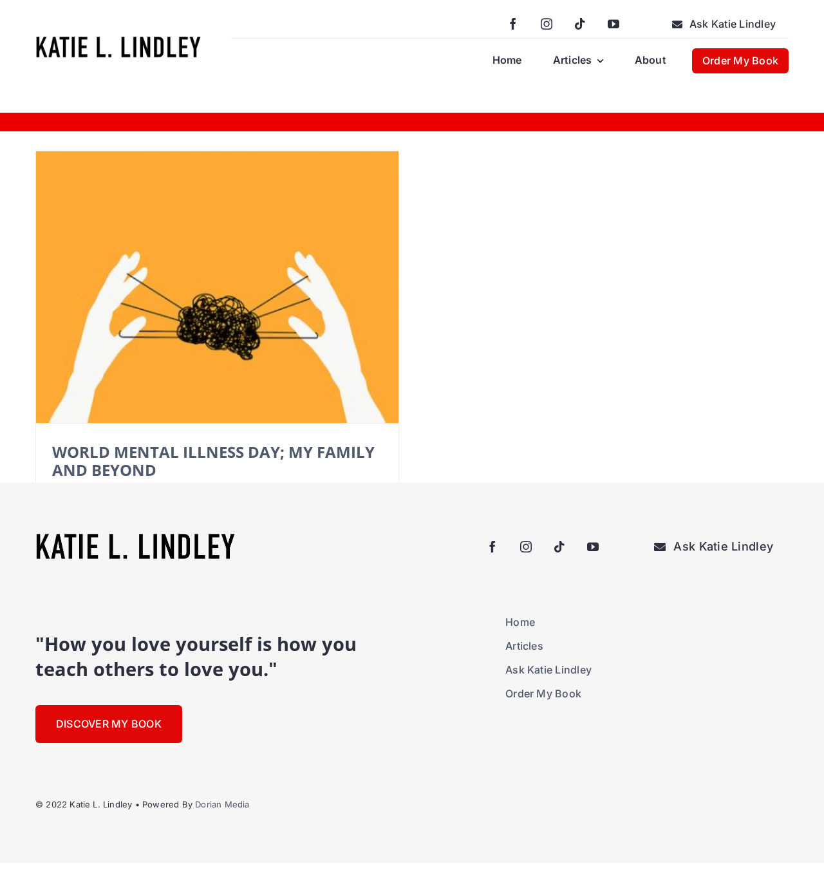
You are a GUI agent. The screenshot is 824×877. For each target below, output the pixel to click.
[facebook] (513, 23)
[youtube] (613, 23)
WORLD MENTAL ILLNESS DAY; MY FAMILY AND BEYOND (213, 460)
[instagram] (546, 23)
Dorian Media (222, 804)
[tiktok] (580, 23)
